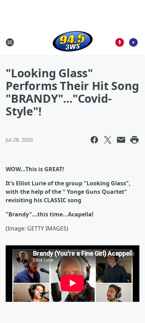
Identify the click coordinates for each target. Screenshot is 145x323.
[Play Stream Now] (133, 42)
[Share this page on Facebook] (94, 140)
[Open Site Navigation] (10, 42)
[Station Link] (72, 42)
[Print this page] (134, 140)
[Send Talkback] (119, 42)
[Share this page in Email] (121, 140)
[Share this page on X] (108, 140)
